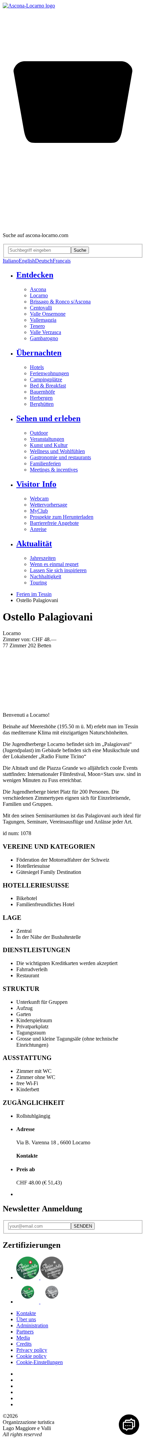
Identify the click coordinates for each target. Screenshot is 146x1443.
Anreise (38, 529)
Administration (32, 1325)
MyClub (39, 511)
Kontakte (26, 1313)
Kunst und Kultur (49, 445)
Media (23, 1338)
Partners (25, 1331)
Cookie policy (31, 1356)
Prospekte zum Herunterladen (61, 517)
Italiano (11, 261)
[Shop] (73, 224)
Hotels (37, 367)
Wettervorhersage (48, 505)
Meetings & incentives (54, 469)
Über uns (26, 1319)
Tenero (37, 326)
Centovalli (41, 308)
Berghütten (42, 404)
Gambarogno (44, 338)
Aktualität (34, 543)
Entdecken (34, 274)
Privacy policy (31, 1350)
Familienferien (45, 463)
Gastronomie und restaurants (60, 457)
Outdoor (39, 433)
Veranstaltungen (47, 439)
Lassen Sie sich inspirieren (58, 570)
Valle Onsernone (48, 314)
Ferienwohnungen (49, 373)
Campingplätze (46, 379)
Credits (24, 1344)
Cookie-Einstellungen (39, 1362)
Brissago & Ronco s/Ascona (60, 301)
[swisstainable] (39, 1277)
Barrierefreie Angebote (54, 523)
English (27, 261)
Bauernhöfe (42, 392)
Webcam (39, 498)
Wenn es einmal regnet (54, 564)
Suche (80, 250)
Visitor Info (36, 484)
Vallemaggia (43, 320)
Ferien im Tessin (34, 594)
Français (62, 261)
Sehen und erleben (48, 418)
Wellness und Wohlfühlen (57, 451)
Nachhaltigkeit (45, 576)
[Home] (29, 6)
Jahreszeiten (43, 558)
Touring (38, 582)
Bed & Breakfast (48, 385)
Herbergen (41, 398)
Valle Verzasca (45, 332)
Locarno (39, 295)
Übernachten (38, 352)
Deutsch (44, 261)
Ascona (38, 289)
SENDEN (83, 1226)
